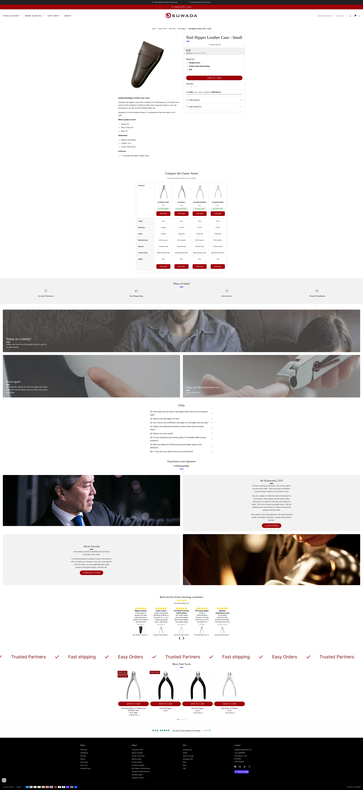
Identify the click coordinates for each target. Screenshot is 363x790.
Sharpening (187, 750)
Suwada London (138, 778)
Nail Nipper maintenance (141, 768)
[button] (180, 638)
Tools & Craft (11, 16)
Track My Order (137, 750)
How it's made (188, 756)
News (185, 753)
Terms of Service (138, 756)
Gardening (84, 753)
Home (154, 29)
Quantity (189, 84)
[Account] (350, 16)
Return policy (137, 759)
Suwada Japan (137, 775)
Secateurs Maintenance (140, 771)
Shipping (189, 53)
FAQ (184, 768)
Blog (184, 765)
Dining (82, 759)
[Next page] (245, 685)
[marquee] (181, 657)
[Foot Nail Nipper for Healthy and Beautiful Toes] (141, 630)
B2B (184, 762)
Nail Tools (172, 29)
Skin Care (84, 765)
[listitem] (164, 2)
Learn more (271, 525)
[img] (181, 600)
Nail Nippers (182, 29)
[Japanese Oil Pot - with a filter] (202, 630)
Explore (163, 213)
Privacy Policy (137, 762)
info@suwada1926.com (242, 750)
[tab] (177, 719)
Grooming (84, 762)
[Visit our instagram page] (240, 766)
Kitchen (83, 756)
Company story (91, 573)
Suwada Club (188, 759)
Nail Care (83, 750)
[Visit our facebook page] (235, 766)
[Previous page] (118, 685)
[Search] (359, 16)
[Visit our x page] (249, 766)
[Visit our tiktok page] (244, 766)
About (67, 16)
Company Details (138, 765)
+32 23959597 (239, 753)
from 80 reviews (180, 603)
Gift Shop (53, 16)
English (340, 16)
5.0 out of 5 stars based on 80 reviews (186, 730)
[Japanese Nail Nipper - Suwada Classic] (161, 630)
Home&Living (85, 768)
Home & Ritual (33, 16)
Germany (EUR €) (324, 16)
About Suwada (137, 753)
